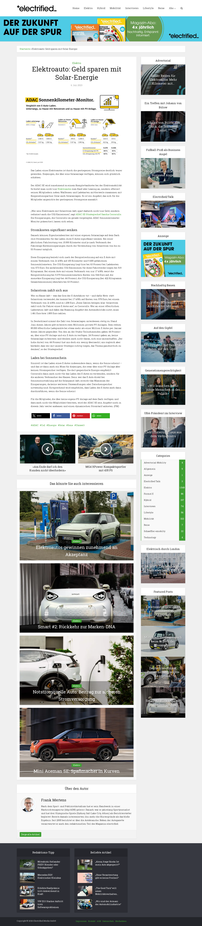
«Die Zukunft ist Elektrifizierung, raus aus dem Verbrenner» (163, 432)
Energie (52, 425)
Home (75, 8)
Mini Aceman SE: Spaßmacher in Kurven (77, 771)
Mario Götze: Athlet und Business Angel (163, 173)
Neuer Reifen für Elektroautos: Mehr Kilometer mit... (163, 79)
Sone (70, 425)
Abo (171, 8)
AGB (99, 921)
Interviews (131, 8)
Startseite (25, 48)
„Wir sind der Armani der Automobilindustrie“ (108, 903)
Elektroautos (64, 189)
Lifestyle (148, 8)
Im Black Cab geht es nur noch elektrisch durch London (163, 570)
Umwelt (80, 425)
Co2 (43, 425)
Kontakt (91, 921)
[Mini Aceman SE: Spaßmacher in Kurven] (77, 742)
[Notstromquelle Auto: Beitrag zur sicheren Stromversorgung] (77, 670)
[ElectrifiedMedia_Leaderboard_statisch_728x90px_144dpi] (101, 28)
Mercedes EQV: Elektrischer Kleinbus (49, 876)
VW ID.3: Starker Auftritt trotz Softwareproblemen (50, 904)
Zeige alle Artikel (30, 834)
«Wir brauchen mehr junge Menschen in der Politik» (163, 389)
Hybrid (101, 8)
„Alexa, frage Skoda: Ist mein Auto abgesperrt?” (107, 863)
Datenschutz (108, 921)
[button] (40, 415)
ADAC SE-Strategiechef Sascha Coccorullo (98, 214)
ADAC (35, 425)
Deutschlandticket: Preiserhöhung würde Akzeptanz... (163, 672)
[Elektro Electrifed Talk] (163, 214)
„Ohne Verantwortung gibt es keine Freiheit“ (107, 876)
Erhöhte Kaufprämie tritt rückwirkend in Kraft (48, 891)
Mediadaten (120, 921)
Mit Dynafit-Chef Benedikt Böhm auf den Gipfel (163, 347)
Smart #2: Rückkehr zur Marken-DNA (76, 627)
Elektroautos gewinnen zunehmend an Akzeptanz (163, 610)
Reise (161, 8)
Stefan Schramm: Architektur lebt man (163, 304)
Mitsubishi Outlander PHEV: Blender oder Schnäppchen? (49, 864)
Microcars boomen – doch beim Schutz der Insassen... (163, 641)
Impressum (81, 921)
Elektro (88, 8)
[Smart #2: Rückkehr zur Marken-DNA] (77, 597)
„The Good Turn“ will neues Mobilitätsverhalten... (106, 891)
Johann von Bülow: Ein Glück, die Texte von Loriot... (163, 126)
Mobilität (115, 8)
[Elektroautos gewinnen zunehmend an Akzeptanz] (77, 525)
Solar (62, 425)
